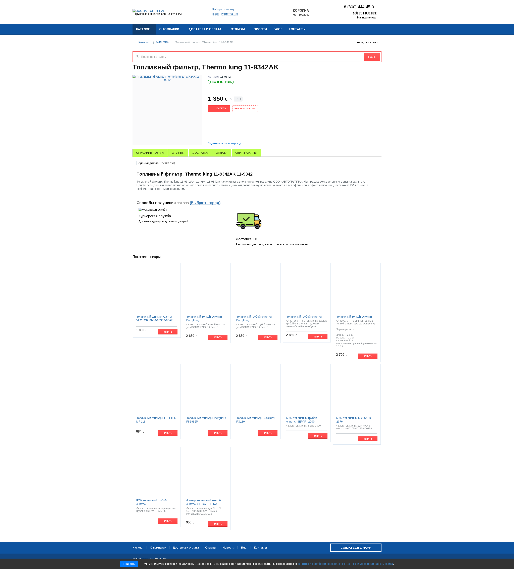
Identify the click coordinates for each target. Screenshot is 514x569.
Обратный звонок (364, 12)
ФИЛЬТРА (162, 42)
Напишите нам (366, 17)
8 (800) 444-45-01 (360, 7)
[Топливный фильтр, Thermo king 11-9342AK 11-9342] (167, 110)
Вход (215, 13)
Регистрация (229, 13)
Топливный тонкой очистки (354, 316)
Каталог (144, 42)
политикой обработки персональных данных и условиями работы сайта (345, 563)
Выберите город (223, 9)
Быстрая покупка (245, 109)
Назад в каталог (367, 42)
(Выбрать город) (205, 203)
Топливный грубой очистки (304, 316)
